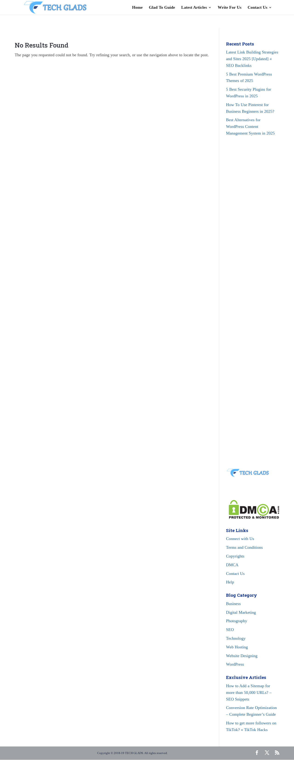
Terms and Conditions (244, 547)
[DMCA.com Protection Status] (252, 517)
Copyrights (235, 556)
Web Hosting (237, 647)
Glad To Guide (162, 8)
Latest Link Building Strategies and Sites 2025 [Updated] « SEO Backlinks (252, 59)
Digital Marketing (241, 612)
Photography (236, 621)
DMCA (232, 565)
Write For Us (229, 8)
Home (137, 8)
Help (230, 582)
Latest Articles (194, 8)
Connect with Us (240, 538)
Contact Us (257, 8)
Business (233, 603)
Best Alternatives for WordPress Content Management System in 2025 (250, 126)
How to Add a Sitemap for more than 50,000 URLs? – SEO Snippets (248, 692)
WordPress (235, 664)
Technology (236, 638)
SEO (230, 629)
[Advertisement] (252, 225)
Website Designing (241, 655)
